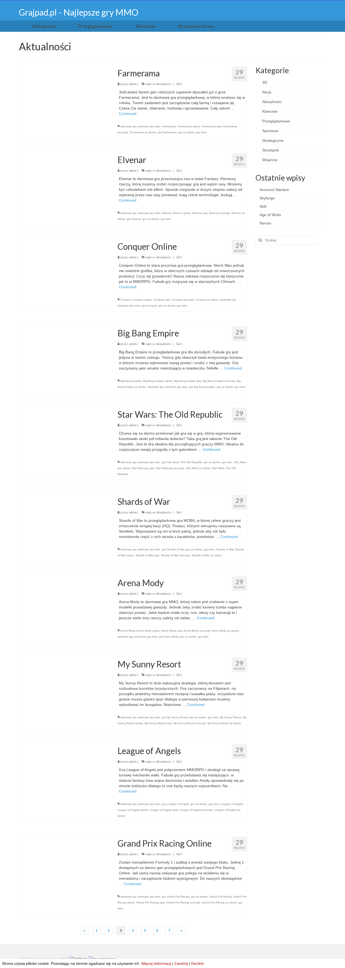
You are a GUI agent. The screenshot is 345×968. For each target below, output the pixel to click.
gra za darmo (186, 132)
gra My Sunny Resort (175, 717)
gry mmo (201, 132)
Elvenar (166, 213)
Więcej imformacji (156, 963)
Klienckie (269, 111)
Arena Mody (127, 630)
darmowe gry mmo (149, 126)
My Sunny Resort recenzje (189, 723)
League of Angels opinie (133, 809)
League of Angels (232, 803)
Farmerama (169, 126)
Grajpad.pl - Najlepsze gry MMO (78, 12)
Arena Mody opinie (148, 630)
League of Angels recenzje (196, 809)
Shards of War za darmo (207, 555)
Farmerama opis (212, 126)
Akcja (266, 92)
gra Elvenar (134, 218)
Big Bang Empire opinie (157, 380)
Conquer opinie (142, 299)
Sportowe (270, 131)
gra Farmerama (167, 132)
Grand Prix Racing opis (150, 902)
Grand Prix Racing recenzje (183, 902)
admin (133, 84)
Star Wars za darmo (198, 468)
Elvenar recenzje (219, 213)
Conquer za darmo (207, 299)
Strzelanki (270, 150)
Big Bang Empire (131, 380)
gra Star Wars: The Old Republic (182, 462)
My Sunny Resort (230, 717)
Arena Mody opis (171, 630)
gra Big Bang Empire (202, 386)
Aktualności (163, 84)
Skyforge (267, 198)
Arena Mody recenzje (197, 630)
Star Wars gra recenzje (170, 468)
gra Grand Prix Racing (175, 896)
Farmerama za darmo (143, 132)
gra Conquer (149, 305)
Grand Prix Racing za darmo (219, 902)
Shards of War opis (147, 555)
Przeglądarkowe (276, 121)
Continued (127, 113)
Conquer (125, 299)
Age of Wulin (270, 215)
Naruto (265, 223)
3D (264, 82)
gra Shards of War (173, 549)
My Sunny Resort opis (158, 723)
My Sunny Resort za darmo (224, 723)
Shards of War (225, 549)
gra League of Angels (175, 803)
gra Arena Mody (168, 636)
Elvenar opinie (182, 213)
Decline (197, 963)
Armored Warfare (274, 190)
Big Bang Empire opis (187, 380)
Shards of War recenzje (175, 555)
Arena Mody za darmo (225, 630)
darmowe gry (128, 126)
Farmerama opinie (189, 126)
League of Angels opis (164, 809)
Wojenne (269, 160)
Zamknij (181, 963)
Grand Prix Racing (220, 896)
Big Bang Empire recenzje (219, 380)
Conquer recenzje (183, 299)
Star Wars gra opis (143, 468)
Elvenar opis (200, 213)
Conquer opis (161, 299)
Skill (263, 206)
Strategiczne (273, 140)
